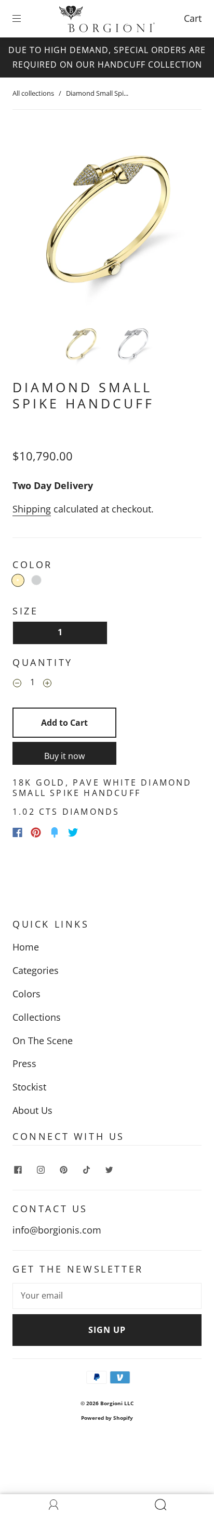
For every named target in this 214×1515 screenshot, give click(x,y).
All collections (33, 93)
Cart (193, 18)
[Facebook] (17, 832)
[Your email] (107, 1296)
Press (24, 1063)
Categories (35, 970)
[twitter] (109, 1169)
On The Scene (42, 1040)
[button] (31, 219)
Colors (26, 993)
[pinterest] (63, 1169)
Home (25, 947)
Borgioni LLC (116, 1403)
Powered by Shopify (107, 1417)
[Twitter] (73, 832)
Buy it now (64, 756)
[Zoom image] (107, 219)
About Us (32, 1110)
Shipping (31, 509)
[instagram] (40, 1169)
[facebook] (17, 1169)
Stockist (29, 1087)
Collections (36, 1017)
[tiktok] (86, 1169)
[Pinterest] (35, 832)
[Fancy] (54, 832)
